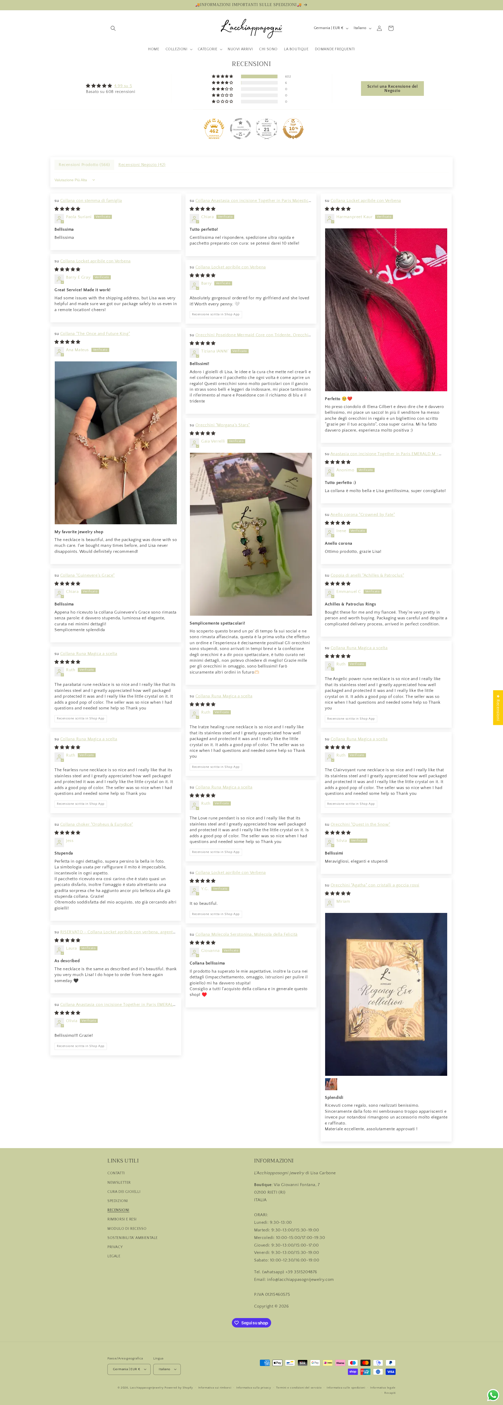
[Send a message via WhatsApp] (493, 1395)
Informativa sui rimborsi (214, 1387)
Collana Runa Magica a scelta (359, 648)
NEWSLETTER (119, 1182)
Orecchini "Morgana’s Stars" (222, 425)
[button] (113, 28)
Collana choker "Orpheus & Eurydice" (96, 824)
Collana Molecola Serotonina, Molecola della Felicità (246, 934)
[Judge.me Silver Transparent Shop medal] (240, 128)
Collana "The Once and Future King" (95, 333)
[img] (110, 86)
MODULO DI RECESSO (126, 1228)
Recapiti (390, 1392)
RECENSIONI (118, 1210)
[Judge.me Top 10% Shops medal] (293, 128)
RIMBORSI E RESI (122, 1219)
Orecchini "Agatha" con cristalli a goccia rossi (375, 885)
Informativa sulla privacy (253, 1387)
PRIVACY (115, 1247)
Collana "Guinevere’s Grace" (87, 575)
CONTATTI (116, 1173)
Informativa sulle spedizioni (346, 1387)
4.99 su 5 (123, 86)
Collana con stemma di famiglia (91, 200)
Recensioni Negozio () (142, 164)
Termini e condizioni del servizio (298, 1387)
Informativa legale (383, 1387)
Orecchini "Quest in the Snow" (360, 824)
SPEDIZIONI (117, 1201)
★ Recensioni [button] (498, 707)
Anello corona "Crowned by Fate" (362, 514)
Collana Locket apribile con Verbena (366, 200)
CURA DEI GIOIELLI (123, 1192)
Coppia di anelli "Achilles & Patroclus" (367, 575)
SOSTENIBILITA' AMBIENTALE (132, 1238)
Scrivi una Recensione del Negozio (392, 88)
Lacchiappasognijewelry (146, 1387)
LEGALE (114, 1256)
